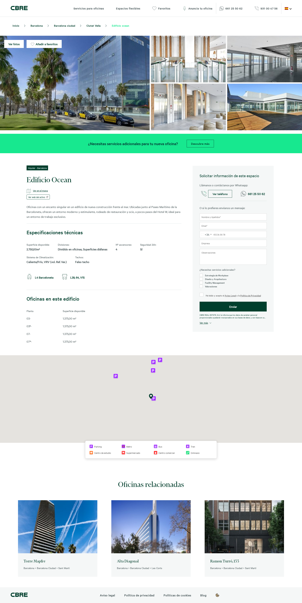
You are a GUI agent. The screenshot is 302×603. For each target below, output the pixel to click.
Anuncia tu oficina (200, 8)
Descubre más (200, 143)
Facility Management (215, 282)
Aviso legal (107, 595)
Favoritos (164, 8)
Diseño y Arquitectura (215, 278)
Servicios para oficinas (89, 8)
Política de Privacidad (250, 295)
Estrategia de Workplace (216, 275)
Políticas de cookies (177, 595)
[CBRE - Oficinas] (19, 8)
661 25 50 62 (256, 194)
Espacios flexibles (128, 8)
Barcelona (37, 25)
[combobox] (206, 234)
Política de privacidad (139, 595)
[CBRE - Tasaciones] (19, 595)
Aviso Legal (230, 295)
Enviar (233, 307)
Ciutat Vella (94, 25)
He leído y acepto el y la (233, 295)
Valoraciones (211, 286)
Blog (203, 595)
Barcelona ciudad (64, 25)
